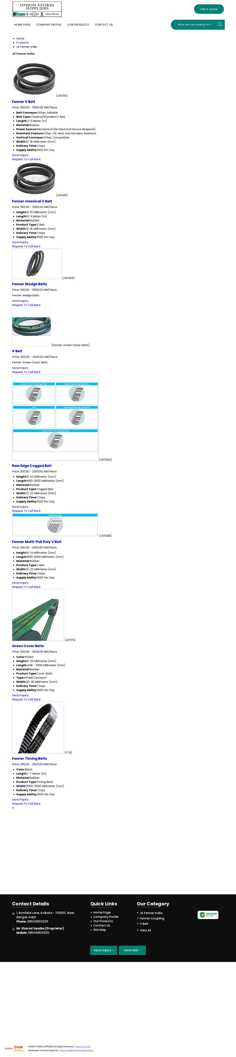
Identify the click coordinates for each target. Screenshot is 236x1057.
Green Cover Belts (28, 646)
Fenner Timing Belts (29, 758)
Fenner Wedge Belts (29, 284)
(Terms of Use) (82, 1046)
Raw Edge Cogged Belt (32, 465)
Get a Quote (209, 9)
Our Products (78, 25)
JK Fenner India (151, 913)
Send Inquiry (20, 155)
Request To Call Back (26, 159)
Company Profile (49, 25)
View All (145, 930)
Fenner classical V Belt (32, 201)
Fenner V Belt (23, 101)
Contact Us (104, 25)
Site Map (99, 930)
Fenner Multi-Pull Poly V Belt (37, 541)
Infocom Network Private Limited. (76, 1050)
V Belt (17, 351)
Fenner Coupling (152, 918)
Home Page (22, 25)
